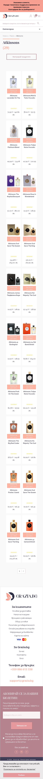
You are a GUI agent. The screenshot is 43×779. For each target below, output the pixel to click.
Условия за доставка (21, 611)
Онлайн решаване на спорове (21, 629)
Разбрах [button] (21, 775)
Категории (8, 29)
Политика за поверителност (21, 625)
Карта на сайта (21, 636)
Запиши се (22, 726)
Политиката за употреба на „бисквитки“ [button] (20, 769)
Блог (22, 658)
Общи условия (21, 622)
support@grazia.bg (21, 680)
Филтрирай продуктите (21, 57)
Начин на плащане (21, 615)
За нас (21, 651)
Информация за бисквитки (21, 632)
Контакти (21, 655)
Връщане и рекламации (21, 618)
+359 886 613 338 (21, 669)
